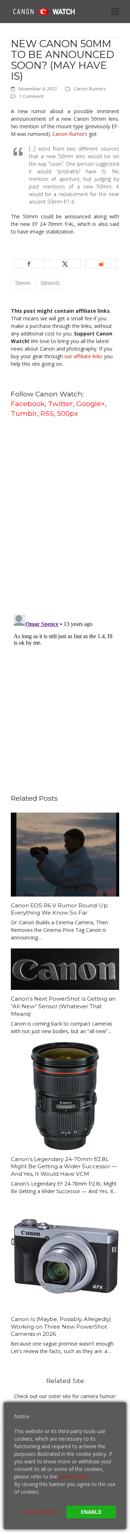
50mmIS (50, 283)
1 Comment (31, 96)
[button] (115, 11)
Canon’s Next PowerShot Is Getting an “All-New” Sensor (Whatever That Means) (63, 1006)
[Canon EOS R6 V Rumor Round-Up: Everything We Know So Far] (65, 853)
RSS (47, 413)
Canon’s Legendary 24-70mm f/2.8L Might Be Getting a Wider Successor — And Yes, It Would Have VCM (64, 1166)
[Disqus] (65, 515)
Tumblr (24, 413)
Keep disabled (39, 1511)
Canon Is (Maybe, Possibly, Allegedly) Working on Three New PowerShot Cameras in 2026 (61, 1326)
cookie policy (74, 1476)
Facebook (28, 403)
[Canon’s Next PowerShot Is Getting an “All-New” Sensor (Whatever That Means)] (65, 968)
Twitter (60, 403)
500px (67, 413)
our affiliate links (83, 356)
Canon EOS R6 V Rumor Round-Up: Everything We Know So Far (60, 909)
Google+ (90, 403)
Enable (91, 1512)
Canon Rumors (90, 88)
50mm (22, 283)
